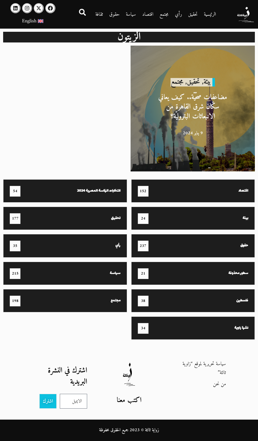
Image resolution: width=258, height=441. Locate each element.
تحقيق (193, 14)
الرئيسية (210, 14)
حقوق (114, 14)
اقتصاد (147, 14)
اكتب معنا (129, 400)
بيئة (207, 82)
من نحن (219, 384)
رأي (178, 14)
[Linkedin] (15, 8)
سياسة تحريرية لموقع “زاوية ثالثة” (204, 368)
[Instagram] (27, 8)
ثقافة (99, 14)
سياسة (131, 14)
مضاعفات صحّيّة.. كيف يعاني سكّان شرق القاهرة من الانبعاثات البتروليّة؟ (192, 106)
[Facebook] (50, 8)
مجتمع (164, 14)
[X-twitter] (39, 8)
